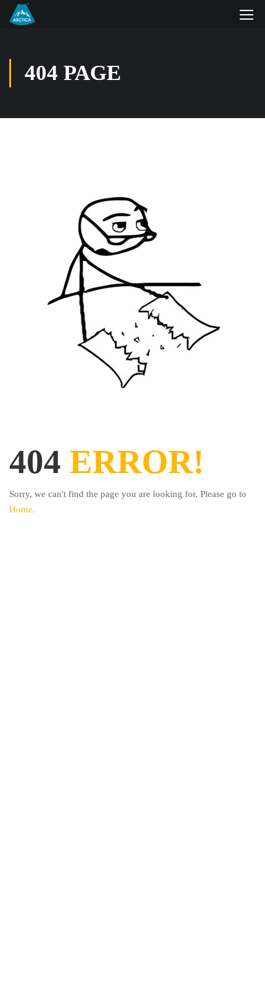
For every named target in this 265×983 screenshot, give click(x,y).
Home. (22, 509)
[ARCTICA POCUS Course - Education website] (22, 14)
